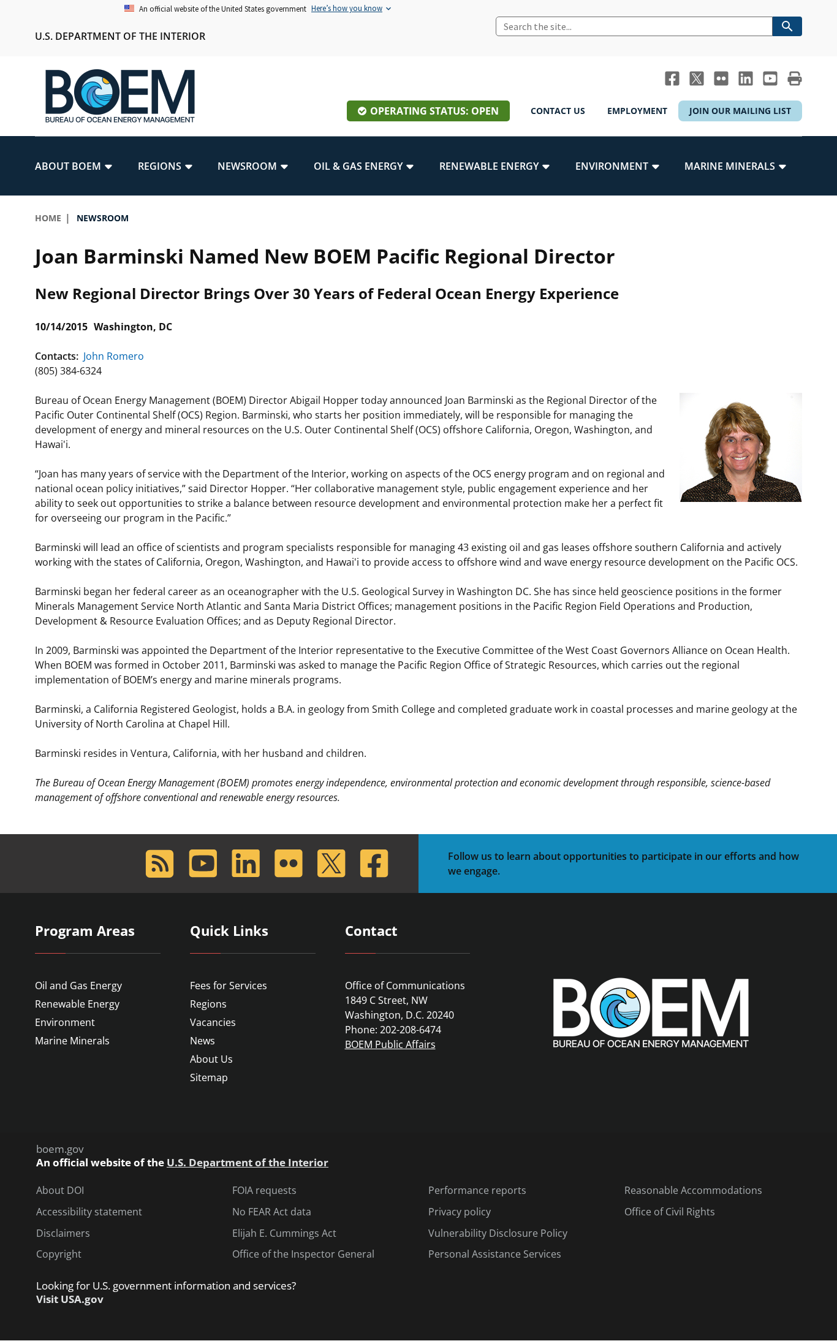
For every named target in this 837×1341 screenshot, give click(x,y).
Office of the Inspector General (303, 1254)
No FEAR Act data (271, 1212)
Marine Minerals (72, 1040)
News (202, 1040)
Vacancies (213, 1022)
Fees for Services (228, 985)
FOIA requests (264, 1190)
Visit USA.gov (70, 1299)
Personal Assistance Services (494, 1254)
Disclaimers (63, 1233)
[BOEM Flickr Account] (721, 78)
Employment (637, 110)
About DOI (60, 1190)
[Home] (120, 96)
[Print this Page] (794, 78)
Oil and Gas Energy (78, 985)
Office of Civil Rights (669, 1212)
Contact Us (558, 110)
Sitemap (209, 1077)
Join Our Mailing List (740, 110)
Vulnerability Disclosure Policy (497, 1233)
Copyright (58, 1254)
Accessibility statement (89, 1212)
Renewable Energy (77, 1004)
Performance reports (477, 1190)
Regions (208, 1004)
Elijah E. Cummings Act (284, 1233)
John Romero (112, 356)
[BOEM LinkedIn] (745, 78)
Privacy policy (459, 1212)
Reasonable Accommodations (693, 1190)
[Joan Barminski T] (741, 446)
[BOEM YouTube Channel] (770, 78)
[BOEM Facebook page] (672, 78)
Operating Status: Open (434, 111)
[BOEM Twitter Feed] (696, 78)
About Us (211, 1059)
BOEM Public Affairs (390, 1044)
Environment (65, 1022)
